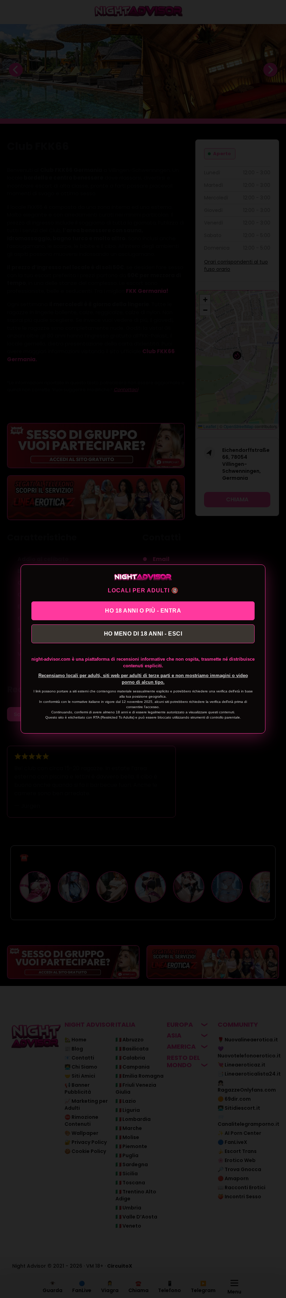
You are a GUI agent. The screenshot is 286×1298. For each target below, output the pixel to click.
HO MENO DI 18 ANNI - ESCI (143, 634)
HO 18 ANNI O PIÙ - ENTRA (143, 611)
